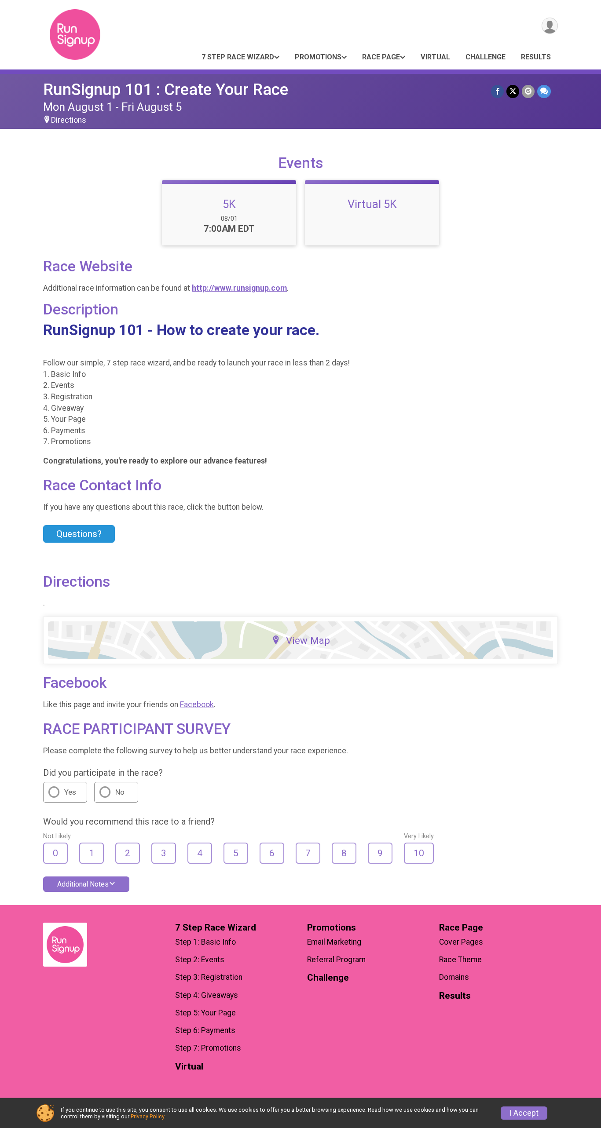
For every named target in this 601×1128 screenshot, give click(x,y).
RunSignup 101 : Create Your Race (165, 89)
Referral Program (336, 959)
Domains (454, 977)
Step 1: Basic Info (205, 942)
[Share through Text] (544, 91)
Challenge (485, 57)
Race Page (381, 57)
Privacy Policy (147, 1116)
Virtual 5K (372, 204)
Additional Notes (83, 884)
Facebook (197, 704)
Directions (68, 120)
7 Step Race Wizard (238, 57)
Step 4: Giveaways (206, 995)
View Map (308, 640)
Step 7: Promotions (208, 1048)
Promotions (318, 57)
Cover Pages (461, 942)
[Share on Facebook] (497, 91)
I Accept (524, 1113)
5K (229, 204)
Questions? (79, 534)
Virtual (435, 57)
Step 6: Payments (205, 1030)
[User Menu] (550, 26)
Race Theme (460, 959)
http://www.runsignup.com (239, 288)
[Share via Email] (528, 91)
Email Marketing (334, 942)
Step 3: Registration (208, 977)
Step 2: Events (199, 959)
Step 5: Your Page (205, 1012)
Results (536, 57)
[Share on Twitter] (512, 91)
